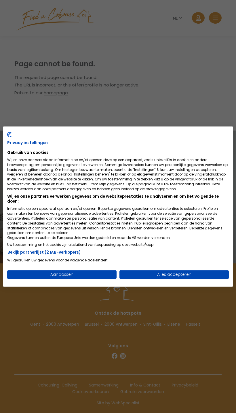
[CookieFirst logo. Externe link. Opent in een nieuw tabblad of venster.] (9, 134)
